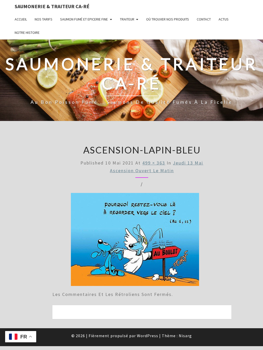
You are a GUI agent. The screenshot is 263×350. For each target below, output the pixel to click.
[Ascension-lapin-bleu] (135, 241)
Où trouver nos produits (167, 19)
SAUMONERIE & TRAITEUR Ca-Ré (52, 6)
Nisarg (185, 335)
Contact (204, 19)
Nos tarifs (43, 19)
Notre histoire (27, 32)
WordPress (147, 335)
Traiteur (127, 19)
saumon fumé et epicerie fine (84, 19)
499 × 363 (153, 163)
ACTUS (224, 19)
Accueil (21, 19)
